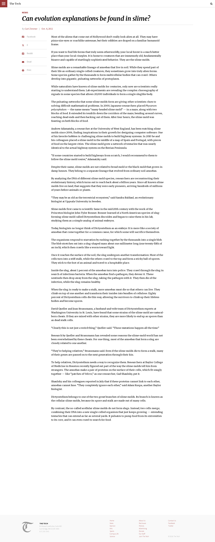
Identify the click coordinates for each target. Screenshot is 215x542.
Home (112, 520)
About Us (142, 520)
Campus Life (114, 534)
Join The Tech (144, 536)
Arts (111, 528)
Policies (141, 526)
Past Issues (142, 523)
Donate (141, 531)
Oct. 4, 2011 (47, 28)
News (25, 12)
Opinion (112, 526)
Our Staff (142, 534)
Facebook (171, 523)
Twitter (170, 526)
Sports (112, 531)
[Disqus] (107, 470)
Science (112, 536)
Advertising (143, 528)
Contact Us (172, 520)
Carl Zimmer (31, 28)
